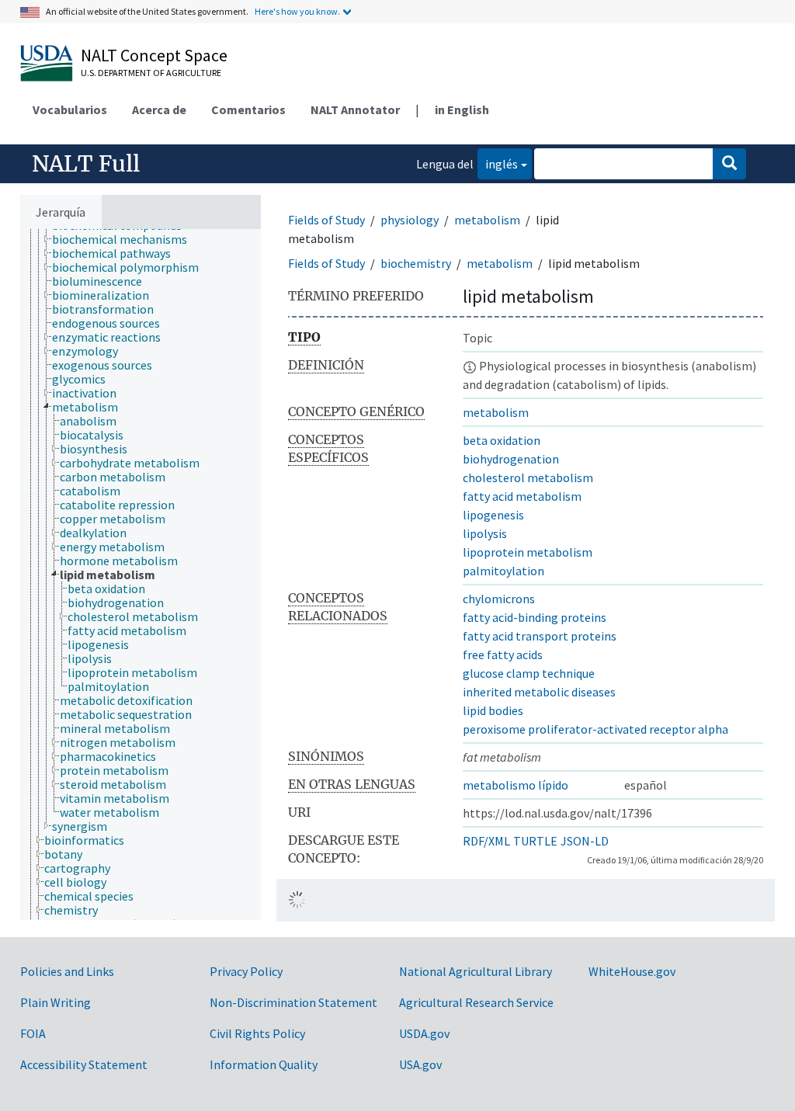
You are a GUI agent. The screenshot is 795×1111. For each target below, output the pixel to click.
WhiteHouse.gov (631, 971)
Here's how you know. (297, 11)
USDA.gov (424, 1033)
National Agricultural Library (475, 971)
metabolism (487, 219)
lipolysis (485, 533)
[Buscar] (729, 163)
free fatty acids (503, 654)
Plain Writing (55, 1002)
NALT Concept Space (154, 55)
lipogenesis (493, 515)
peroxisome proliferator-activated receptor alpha (595, 729)
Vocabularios (70, 109)
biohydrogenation (511, 459)
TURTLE (535, 841)
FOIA (33, 1033)
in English (462, 109)
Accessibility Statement (84, 1064)
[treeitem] (126, 239)
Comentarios (248, 109)
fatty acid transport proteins (539, 636)
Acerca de (159, 109)
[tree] (140, 574)
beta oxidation (501, 440)
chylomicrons (499, 598)
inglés (497, 163)
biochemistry (415, 263)
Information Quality (264, 1064)
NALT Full (86, 164)
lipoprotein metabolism (527, 552)
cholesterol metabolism (528, 477)
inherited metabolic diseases (539, 692)
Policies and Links (67, 971)
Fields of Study (326, 219)
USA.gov (420, 1064)
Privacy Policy (246, 971)
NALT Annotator (355, 109)
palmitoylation (503, 570)
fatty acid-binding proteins (534, 617)
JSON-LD (585, 841)
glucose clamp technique (529, 673)
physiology (409, 219)
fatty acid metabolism (522, 496)
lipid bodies (493, 710)
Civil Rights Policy (257, 1033)
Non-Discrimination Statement (293, 1002)
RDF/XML (486, 841)
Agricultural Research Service (476, 1002)
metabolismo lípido (515, 785)
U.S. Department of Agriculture (151, 72)
